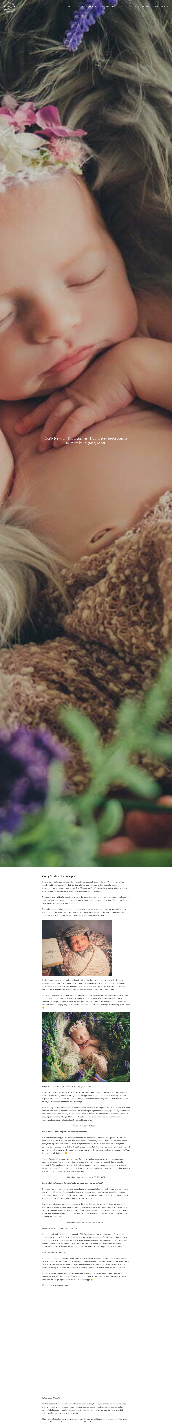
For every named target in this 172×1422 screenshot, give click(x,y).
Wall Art (145, 7)
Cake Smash (111, 7)
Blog (156, 7)
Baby (101, 7)
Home (69, 7)
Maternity (92, 7)
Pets (137, 7)
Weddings (81, 7)
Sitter (121, 7)
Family (129, 7)
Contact (164, 7)
